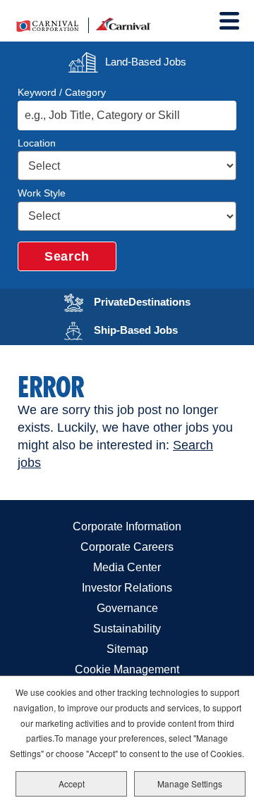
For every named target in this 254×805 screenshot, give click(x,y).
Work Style (42, 193)
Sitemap (127, 649)
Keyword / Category (62, 92)
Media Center (127, 567)
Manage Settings (189, 784)
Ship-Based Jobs (151, 328)
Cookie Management (127, 669)
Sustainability (127, 629)
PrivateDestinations (151, 300)
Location (37, 143)
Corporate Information (127, 526)
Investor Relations (127, 588)
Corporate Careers (127, 547)
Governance (127, 608)
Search (67, 256)
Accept (72, 784)
